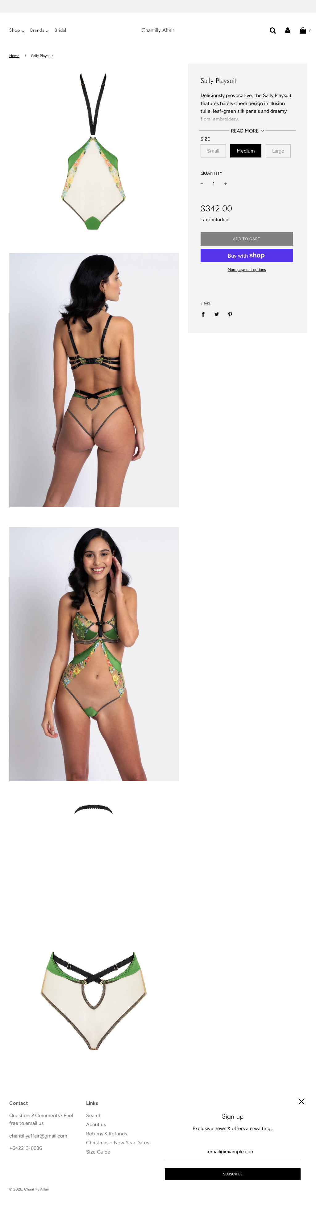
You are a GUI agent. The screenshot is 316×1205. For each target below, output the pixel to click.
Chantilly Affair (158, 30)
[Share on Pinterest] (230, 314)
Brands (37, 30)
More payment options (247, 270)
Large (278, 151)
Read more (245, 131)
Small (213, 151)
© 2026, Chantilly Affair (29, 1189)
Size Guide (98, 1152)
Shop (14, 30)
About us (96, 1124)
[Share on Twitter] (216, 314)
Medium (246, 151)
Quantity (211, 173)
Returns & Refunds (106, 1134)
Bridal (60, 30)
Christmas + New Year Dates (117, 1143)
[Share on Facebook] (205, 314)
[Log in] (287, 30)
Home (14, 56)
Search (94, 1115)
